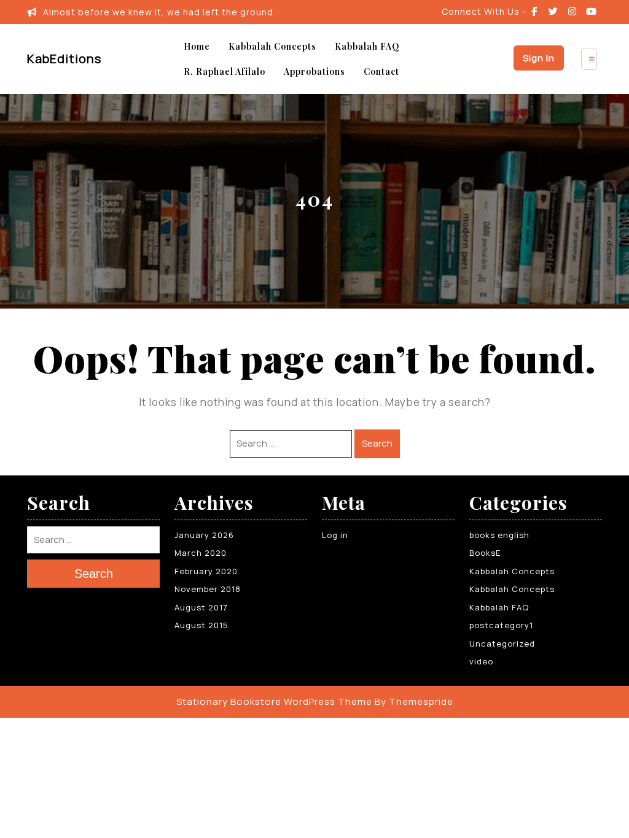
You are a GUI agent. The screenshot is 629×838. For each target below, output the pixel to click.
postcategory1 (501, 625)
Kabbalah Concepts (272, 46)
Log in (335, 534)
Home (197, 46)
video (481, 661)
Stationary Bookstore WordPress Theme (274, 701)
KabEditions (64, 58)
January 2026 (204, 534)
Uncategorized (502, 643)
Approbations (314, 71)
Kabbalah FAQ (367, 46)
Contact (381, 71)
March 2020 (200, 552)
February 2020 (206, 571)
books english (499, 534)
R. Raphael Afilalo (224, 71)
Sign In (539, 58)
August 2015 (201, 625)
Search (377, 443)
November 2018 (207, 588)
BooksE (485, 552)
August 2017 (201, 607)
